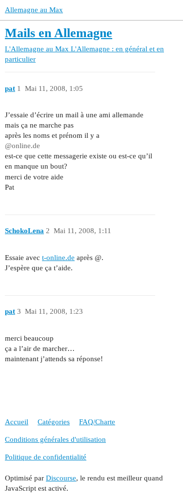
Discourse (61, 478)
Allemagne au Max (34, 10)
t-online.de (58, 257)
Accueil (16, 422)
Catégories (54, 422)
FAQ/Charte (97, 422)
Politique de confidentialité (45, 457)
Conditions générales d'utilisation (55, 439)
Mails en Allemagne (58, 33)
